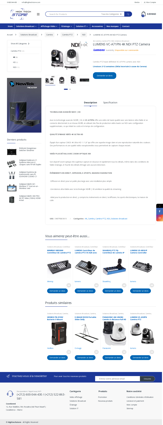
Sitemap (130, 408)
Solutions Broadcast (25, 26)
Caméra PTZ (67, 34)
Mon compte (132, 405)
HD (15, 62)
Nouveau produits (105, 401)
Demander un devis (105, 75)
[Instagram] (159, 218)
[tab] (90, 103)
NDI (83, 34)
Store (10, 26)
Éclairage (66, 26)
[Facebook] (159, 211)
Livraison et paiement (135, 401)
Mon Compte (151, 2)
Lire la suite (68, 285)
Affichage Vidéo (48, 26)
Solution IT (81, 26)
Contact (126, 26)
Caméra (49, 34)
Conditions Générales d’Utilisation (140, 397)
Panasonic (107, 348)
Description (90, 102)
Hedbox (50, 348)
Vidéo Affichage (76, 397)
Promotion (102, 397)
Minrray (50, 281)
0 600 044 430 (12, 2)
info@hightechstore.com (31, 2)
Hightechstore (14, 422)
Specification (110, 102)
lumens (78, 281)
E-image (78, 348)
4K (94, 41)
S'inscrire (147, 379)
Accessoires (97, 26)
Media (137, 2)
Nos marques (113, 26)
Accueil (10, 34)
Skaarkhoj (107, 281)
